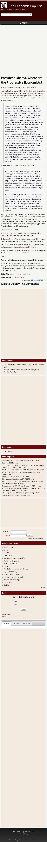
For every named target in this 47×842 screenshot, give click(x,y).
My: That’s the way (10, 572)
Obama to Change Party (10, 477)
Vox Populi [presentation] (26, 623)
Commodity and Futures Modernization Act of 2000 (21, 239)
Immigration (8, 582)
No (16, 605)
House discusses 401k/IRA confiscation (16, 486)
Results (4, 616)
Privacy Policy (23, 834)
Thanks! (6, 553)
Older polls (6, 614)
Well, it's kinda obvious (12, 563)
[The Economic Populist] (4, 7)
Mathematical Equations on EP (13, 479)
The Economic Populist (25, 6)
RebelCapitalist (15, 87)
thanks (6, 550)
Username (6, 531)
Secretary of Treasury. (28, 247)
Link (2, 256)
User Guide (8, 451)
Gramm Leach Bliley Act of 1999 (14, 233)
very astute (8, 555)
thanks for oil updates (11, 561)
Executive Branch (18, 277)
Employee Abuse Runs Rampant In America (17, 470)
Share (36, 280)
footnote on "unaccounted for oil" (16, 558)
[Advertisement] (23, 49)
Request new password (35, 539)
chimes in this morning (27, 165)
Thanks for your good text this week (16, 569)
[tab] (6, 623)
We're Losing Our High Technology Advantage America (21, 472)
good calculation (9, 547)
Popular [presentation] (6, 623)
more (43, 588)
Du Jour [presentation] (16, 623)
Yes (16, 601)
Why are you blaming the (12, 580)
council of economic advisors (19, 274)
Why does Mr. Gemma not (13, 574)
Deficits (6, 585)
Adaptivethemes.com (31, 840)
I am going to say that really (14, 577)
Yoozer (6, 566)
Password (6, 535)
